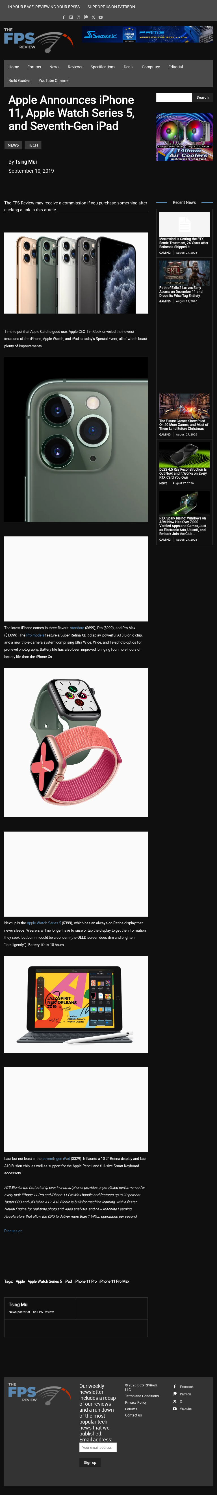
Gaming (165, 253)
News (13, 145)
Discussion (13, 1230)
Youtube (186, 1409)
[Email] (87, 185)
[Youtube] (100, 17)
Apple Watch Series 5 (44, 922)
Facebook (187, 1386)
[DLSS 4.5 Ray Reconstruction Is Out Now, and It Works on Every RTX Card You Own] (184, 455)
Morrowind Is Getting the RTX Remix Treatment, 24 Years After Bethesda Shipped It (183, 242)
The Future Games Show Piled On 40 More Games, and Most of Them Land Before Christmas (183, 424)
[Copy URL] (100, 185)
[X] (93, 17)
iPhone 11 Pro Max (114, 1281)
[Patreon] (85, 17)
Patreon (185, 1394)
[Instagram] (78, 17)
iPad (68, 1281)
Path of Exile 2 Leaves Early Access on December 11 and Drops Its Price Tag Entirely (181, 291)
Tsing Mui (26, 161)
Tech (33, 145)
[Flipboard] (71, 17)
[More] (114, 185)
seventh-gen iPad (56, 1158)
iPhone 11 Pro (86, 1281)
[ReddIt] (74, 185)
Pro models (35, 635)
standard (77, 627)
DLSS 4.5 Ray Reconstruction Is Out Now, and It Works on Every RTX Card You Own (183, 473)
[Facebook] (63, 17)
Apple (20, 1281)
